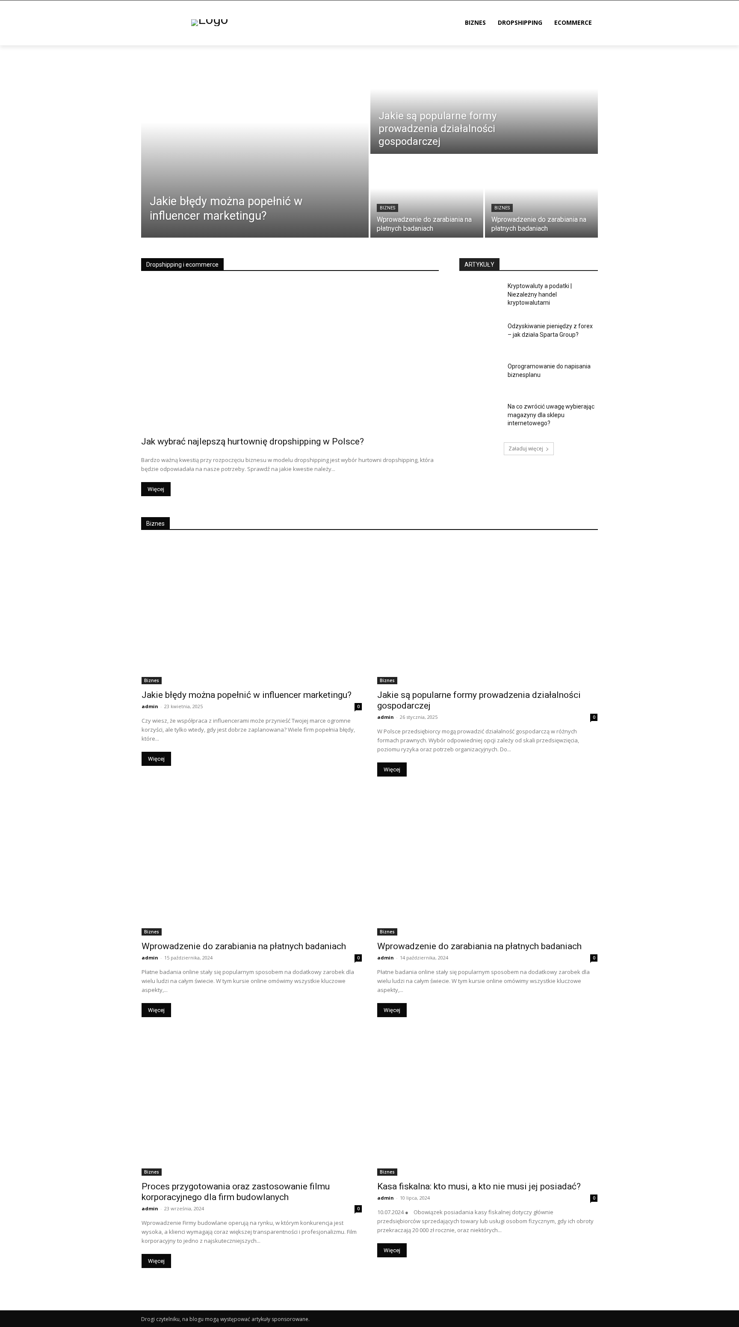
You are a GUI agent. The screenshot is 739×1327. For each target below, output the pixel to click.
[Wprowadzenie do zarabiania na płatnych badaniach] (426, 197)
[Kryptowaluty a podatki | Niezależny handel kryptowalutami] (480, 296)
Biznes (387, 208)
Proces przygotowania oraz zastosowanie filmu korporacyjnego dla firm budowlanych (236, 1191)
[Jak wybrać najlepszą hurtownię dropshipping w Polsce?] (290, 356)
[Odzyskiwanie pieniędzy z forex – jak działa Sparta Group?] (480, 336)
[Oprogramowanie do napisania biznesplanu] (480, 376)
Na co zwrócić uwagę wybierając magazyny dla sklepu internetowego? (551, 415)
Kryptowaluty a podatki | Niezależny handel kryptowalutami (540, 294)
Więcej (156, 489)
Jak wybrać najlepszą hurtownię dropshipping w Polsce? (252, 441)
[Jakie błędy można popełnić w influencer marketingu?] (255, 141)
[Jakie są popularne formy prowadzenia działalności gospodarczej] (484, 99)
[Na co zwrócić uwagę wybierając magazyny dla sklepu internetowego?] (480, 417)
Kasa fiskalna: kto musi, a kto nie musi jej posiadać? (479, 1186)
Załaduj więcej (525, 448)
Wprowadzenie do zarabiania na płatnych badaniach (244, 946)
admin (150, 706)
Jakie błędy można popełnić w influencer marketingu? (247, 695)
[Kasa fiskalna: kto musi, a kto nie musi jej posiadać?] (487, 1104)
